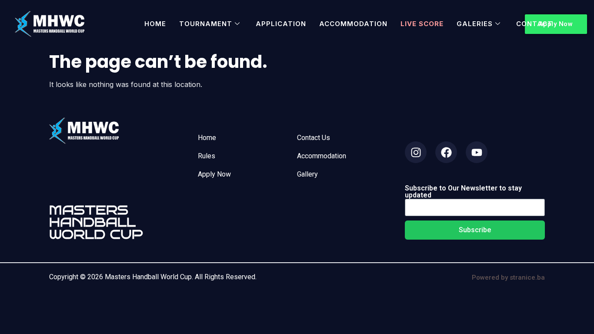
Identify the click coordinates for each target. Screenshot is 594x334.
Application (281, 24)
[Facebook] (446, 152)
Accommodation (353, 24)
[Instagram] (416, 152)
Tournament (205, 24)
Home (155, 24)
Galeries (475, 24)
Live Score (422, 24)
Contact (534, 24)
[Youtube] (476, 152)
